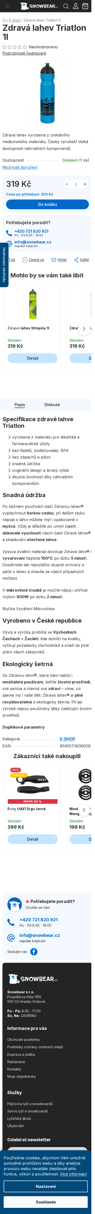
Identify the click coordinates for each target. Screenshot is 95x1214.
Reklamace (16, 1062)
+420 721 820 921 (31, 231)
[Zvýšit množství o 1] (85, 184)
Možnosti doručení (19, 167)
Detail (32, 358)
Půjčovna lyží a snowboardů (30, 1104)
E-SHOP (67, 738)
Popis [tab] (20, 404)
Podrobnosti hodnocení (24, 53)
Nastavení (46, 1186)
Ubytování (15, 1126)
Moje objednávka (21, 1076)
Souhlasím (46, 1202)
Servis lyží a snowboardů (27, 1111)
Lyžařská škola (19, 1118)
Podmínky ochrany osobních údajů (35, 1047)
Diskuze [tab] (52, 404)
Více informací (73, 1174)
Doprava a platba (21, 1054)
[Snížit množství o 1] (66, 184)
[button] (84, 329)
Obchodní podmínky (23, 1039)
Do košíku (47, 204)
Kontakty (14, 1069)
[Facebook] (34, 951)
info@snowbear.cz (33, 242)
